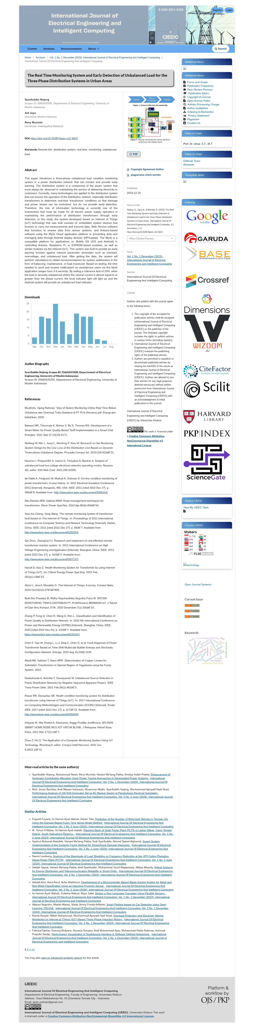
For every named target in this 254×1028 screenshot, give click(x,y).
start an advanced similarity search (61, 957)
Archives (48, 48)
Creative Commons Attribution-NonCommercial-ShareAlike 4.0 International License (146, 441)
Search (222, 48)
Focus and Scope (197, 82)
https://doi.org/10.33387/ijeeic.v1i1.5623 (54, 138)
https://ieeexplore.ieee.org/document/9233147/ (52, 634)
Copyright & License (199, 96)
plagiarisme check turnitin (146, 174)
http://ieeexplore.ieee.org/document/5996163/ (81, 492)
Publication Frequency (200, 85)
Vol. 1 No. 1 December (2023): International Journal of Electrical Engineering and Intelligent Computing (105, 57)
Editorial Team (191, 160)
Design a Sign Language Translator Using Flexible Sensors (130, 893)
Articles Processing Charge (203, 104)
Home (28, 57)
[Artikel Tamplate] (184, 181)
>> (32, 949)
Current (32, 48)
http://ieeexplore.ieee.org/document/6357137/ (51, 559)
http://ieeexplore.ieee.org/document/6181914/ (51, 532)
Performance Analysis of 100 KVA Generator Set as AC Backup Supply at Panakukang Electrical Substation (95, 793)
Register (217, 10)
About (92, 48)
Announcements (71, 48)
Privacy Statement (198, 115)
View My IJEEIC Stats (196, 507)
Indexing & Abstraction (200, 111)
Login (229, 10)
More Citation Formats (142, 238)
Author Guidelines (197, 108)
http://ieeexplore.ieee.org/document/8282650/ (51, 714)
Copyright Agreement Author (147, 169)
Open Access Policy (198, 100)
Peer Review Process (200, 89)
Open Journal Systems (198, 584)
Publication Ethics (198, 93)
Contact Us (193, 122)
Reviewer (188, 164)
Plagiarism (193, 119)
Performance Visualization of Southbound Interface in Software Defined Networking (101, 934)
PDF (135, 154)
